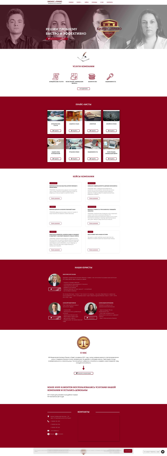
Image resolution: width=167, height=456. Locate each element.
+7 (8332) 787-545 (55, 427)
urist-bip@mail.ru (55, 430)
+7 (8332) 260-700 (55, 424)
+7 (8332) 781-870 (55, 421)
